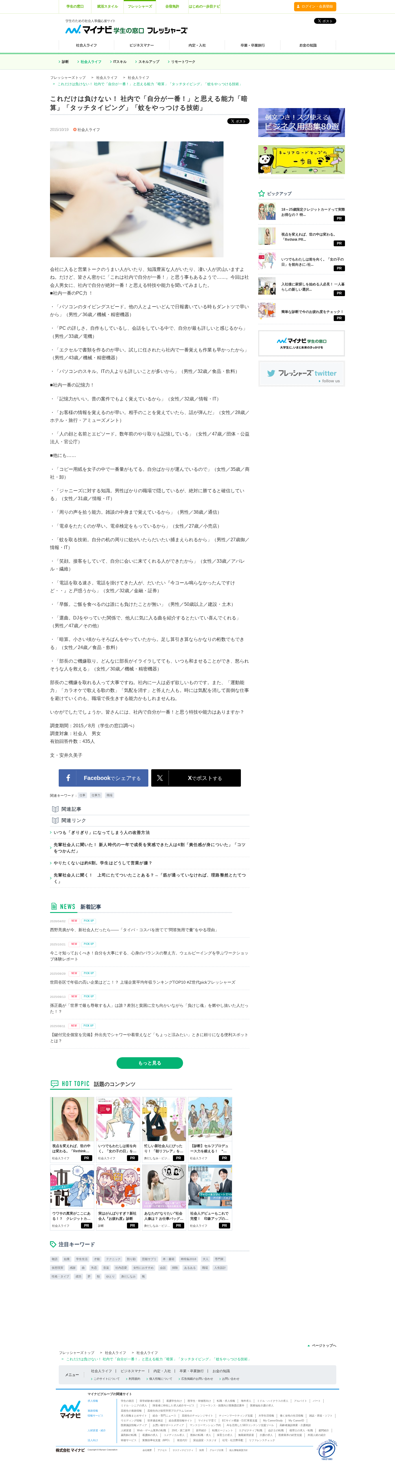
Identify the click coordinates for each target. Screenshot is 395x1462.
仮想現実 (57, 1267)
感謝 (72, 1267)
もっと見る (149, 1062)
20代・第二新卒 (181, 1430)
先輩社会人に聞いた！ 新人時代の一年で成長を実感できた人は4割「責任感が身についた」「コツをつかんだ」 (150, 847)
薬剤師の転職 (128, 1435)
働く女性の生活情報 (291, 1415)
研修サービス (128, 1440)
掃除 (175, 1267)
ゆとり (110, 1276)
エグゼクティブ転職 (250, 1430)
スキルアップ (149, 62)
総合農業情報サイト (180, 1420)
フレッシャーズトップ (68, 78)
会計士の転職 (276, 1430)
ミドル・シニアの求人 (134, 1405)
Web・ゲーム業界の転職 (151, 1430)
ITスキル (120, 62)
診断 (65, 62)
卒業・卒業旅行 (192, 1371)
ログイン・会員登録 (317, 6)
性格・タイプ (60, 1276)
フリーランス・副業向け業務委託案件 (222, 1405)
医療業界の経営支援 (290, 1435)
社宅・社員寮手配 (232, 1440)
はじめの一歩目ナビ (204, 6)
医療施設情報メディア (134, 1425)
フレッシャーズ (140, 6)
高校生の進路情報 (131, 1410)
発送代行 (182, 1440)
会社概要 (147, 1450)
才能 (97, 1259)
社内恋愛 (121, 1267)
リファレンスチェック (262, 1440)
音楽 (106, 1267)
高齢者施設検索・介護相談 (295, 1425)
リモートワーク (183, 62)
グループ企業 (217, 1450)
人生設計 (220, 1267)
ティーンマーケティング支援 (236, 1415)
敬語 (55, 1259)
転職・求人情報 (226, 1400)
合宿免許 (172, 6)
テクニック (113, 1259)
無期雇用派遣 (246, 1435)
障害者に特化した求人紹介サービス (173, 1405)
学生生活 (82, 1259)
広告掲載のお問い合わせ (197, 1378)
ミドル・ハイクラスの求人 (272, 1400)
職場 (109, 795)
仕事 (82, 795)
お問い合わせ (230, 1378)
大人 (205, 1259)
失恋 (94, 1267)
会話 (163, 1267)
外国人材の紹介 (317, 1435)
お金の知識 (221, 1371)
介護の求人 (266, 1435)
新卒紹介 (201, 1430)
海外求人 (246, 1400)
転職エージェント (222, 1430)
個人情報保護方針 (238, 1450)
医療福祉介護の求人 (262, 1405)
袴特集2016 (188, 1259)
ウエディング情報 (131, 1420)
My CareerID (296, 1420)
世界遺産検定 (155, 1420)
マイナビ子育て (207, 1420)
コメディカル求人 (174, 1435)
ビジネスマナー (133, 1371)
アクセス (162, 1450)
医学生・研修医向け (199, 1400)
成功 (78, 1276)
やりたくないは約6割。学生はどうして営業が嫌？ (103, 863)
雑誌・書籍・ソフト (321, 1415)
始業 (67, 1259)
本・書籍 (168, 1259)
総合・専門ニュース (164, 1415)
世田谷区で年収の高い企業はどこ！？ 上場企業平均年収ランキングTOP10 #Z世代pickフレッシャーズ (142, 982)
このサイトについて (107, 1378)
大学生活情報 (266, 1415)
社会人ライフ (91, 62)
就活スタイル (107, 6)
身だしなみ (128, 1276)
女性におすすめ (143, 1267)
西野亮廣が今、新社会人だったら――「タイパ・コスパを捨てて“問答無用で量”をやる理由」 (134, 929)
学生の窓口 (75, 6)
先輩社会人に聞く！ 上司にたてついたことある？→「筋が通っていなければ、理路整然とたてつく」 (150, 878)
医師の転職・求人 (200, 1435)
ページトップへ (324, 1345)
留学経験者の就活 (150, 1400)
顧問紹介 (324, 1430)
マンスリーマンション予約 (205, 1425)
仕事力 (96, 795)
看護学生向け (174, 1400)
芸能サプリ (149, 1259)
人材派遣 (126, 1430)
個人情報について (160, 1378)
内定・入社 (162, 1371)
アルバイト (300, 1400)
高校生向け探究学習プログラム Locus (169, 1410)
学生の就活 (127, 1400)
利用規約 (134, 1378)
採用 (201, 1450)
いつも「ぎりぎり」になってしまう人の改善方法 (102, 832)
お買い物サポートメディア (168, 1425)
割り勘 (131, 1259)
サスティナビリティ (183, 1450)
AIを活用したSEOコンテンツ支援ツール (250, 1425)
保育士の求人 (224, 1435)
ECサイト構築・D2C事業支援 (239, 1420)
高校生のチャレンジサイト (197, 1415)
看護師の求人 (150, 1435)
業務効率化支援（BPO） (156, 1440)
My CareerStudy (273, 1420)
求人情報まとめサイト (134, 1415)
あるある (190, 1267)
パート (317, 1400)
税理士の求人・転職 (301, 1430)
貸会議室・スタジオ (205, 1440)
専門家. (219, 1259)
